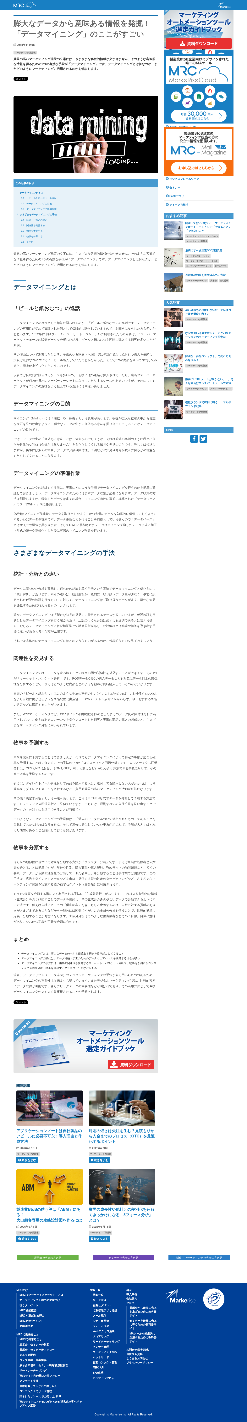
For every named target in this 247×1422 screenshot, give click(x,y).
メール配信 (99, 1315)
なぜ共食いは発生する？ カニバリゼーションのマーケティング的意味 (208, 335)
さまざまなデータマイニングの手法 (36, 214)
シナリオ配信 (101, 1321)
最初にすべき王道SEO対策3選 (203, 250)
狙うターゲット (28, 1305)
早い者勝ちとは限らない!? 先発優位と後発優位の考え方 (208, 312)
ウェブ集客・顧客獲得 (33, 1360)
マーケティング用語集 (25, 52)
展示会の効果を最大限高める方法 (205, 275)
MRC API (98, 1367)
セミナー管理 (101, 1347)
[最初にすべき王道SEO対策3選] (173, 257)
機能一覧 (95, 1290)
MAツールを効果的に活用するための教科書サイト (142, 1337)
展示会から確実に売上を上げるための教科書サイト (142, 1311)
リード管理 (99, 1300)
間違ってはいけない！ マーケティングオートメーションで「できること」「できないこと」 (208, 226)
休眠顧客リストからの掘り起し (38, 1386)
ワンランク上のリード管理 (35, 1391)
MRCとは (22, 1290)
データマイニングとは (29, 192)
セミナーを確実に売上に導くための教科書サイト (142, 1324)
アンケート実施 (28, 1381)
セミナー (174, 187)
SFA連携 (98, 1372)
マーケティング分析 (105, 1352)
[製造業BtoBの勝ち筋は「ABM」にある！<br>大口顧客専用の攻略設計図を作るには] (49, 1187)
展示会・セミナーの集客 (34, 1344)
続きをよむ (29, 1160)
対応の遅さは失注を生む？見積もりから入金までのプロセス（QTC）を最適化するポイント (122, 1136)
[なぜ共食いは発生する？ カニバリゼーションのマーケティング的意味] (173, 340)
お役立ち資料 (134, 1354)
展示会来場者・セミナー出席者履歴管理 (43, 1365)
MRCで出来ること (27, 1334)
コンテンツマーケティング (199, 265)
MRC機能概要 (27, 1310)
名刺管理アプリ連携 (105, 1310)
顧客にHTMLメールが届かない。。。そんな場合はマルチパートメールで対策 (209, 381)
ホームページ (221, 265)
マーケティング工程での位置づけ (39, 1300)
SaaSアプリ (176, 196)
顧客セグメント (102, 1305)
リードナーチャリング (196, 280)
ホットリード (101, 1357)
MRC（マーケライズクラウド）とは (41, 1295)
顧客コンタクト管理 (105, 1362)
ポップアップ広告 (103, 1378)
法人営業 (224, 280)
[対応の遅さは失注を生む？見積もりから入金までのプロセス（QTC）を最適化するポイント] (122, 1108)
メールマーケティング (221, 388)
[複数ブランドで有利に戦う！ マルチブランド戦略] (173, 409)
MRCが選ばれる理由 (32, 1315)
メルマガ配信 (27, 1355)
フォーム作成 (101, 1326)
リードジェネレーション (198, 255)
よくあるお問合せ (137, 1358)
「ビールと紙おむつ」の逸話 (39, 198)
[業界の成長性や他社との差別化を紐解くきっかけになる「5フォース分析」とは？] (122, 1187)
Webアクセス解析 (104, 1331)
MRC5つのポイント (31, 1321)
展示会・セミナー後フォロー (37, 1349)
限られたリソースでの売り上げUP (40, 1396)
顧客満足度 (26, 1326)
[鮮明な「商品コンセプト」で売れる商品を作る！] (173, 363)
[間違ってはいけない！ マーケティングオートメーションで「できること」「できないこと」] (173, 230)
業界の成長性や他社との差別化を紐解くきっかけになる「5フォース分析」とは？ (121, 1214)
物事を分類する (32, 236)
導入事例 (131, 1294)
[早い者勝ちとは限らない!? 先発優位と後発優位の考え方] (173, 317)
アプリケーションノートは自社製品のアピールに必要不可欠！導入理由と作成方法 (49, 1136)
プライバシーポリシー (139, 1362)
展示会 (213, 280)
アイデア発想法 (178, 204)
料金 (129, 1290)
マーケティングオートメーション (202, 236)
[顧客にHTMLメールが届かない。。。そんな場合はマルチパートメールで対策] (173, 386)
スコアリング (101, 1336)
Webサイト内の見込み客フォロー (39, 1375)
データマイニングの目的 (36, 203)
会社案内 (131, 1298)
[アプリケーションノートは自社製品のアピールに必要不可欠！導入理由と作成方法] (49, 1108)
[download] (86, 1046)
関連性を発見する (33, 225)
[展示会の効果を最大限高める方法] (173, 282)
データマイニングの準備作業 (39, 208)
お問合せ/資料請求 (137, 1349)
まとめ (27, 241)
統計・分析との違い (34, 219)
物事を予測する (32, 230)
